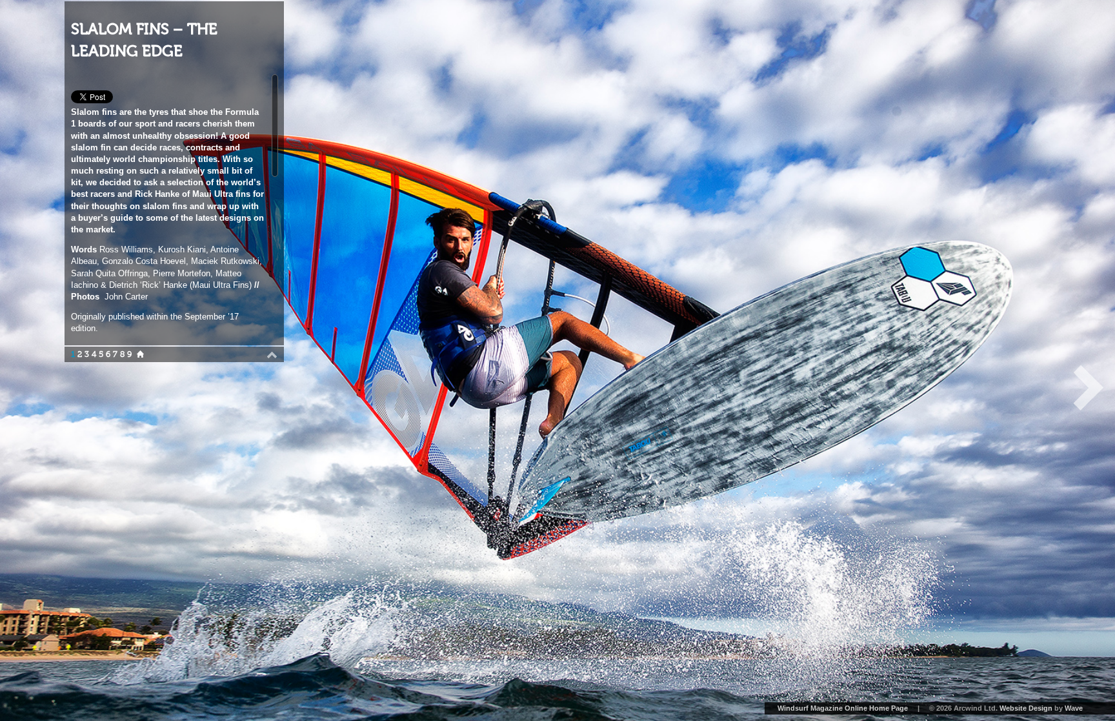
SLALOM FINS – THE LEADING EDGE (144, 40)
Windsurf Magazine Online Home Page (843, 708)
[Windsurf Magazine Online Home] (140, 354)
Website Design (1025, 708)
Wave (1074, 708)
